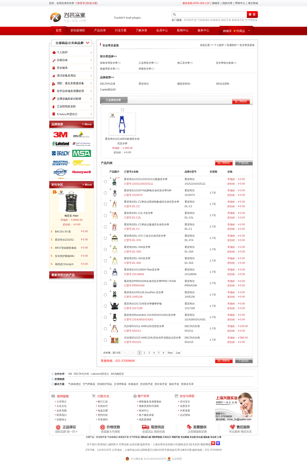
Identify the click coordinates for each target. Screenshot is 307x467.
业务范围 (62, 410)
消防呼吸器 (157, 437)
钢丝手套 (226, 20)
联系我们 (62, 415)
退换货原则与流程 (149, 406)
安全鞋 (193, 437)
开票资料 (103, 419)
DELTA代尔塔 (107, 83)
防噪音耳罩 (187, 384)
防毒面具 (216, 20)
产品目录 (100, 30)
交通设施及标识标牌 (69, 98)
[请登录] (81, 3)
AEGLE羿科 (222, 83)
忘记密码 (185, 415)
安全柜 (213, 437)
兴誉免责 (185, 410)
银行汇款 (103, 401)
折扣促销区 (78, 30)
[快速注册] (91, 3)
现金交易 (103, 410)
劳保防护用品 (104, 384)
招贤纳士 (62, 419)
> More (87, 124)
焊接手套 (176, 437)
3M (70, 373)
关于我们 (92, 444)
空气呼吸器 (251, 20)
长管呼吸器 (120, 384)
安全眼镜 (185, 437)
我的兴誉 (227, 3)
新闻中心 (183, 30)
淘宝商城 (253, 3)
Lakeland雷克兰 (100, 373)
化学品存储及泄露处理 (70, 91)
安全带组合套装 (226, 62)
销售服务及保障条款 (150, 401)
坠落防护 (232, 45)
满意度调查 (145, 419)
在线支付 (103, 406)
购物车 (216, 3)
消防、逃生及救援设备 (70, 83)
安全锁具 (62, 67)
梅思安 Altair (72, 215)
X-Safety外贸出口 (67, 114)
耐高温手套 (238, 20)
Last (178, 352)
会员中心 (162, 30)
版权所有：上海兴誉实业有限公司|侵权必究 (164, 444)
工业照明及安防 (66, 106)
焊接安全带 (146, 68)
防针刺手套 (161, 384)
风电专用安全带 (110, 62)
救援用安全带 (110, 68)
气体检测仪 (203, 20)
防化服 (200, 437)
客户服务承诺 (146, 415)
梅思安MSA (183, 83)
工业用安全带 (148, 62)
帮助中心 (240, 3)
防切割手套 (190, 20)
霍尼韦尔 (144, 83)
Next (170, 352)
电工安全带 (185, 62)
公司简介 (62, 401)
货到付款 (103, 415)
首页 (59, 30)
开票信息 (124, 444)
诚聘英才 (113, 444)
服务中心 (203, 30)
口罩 (219, 437)
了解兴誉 (141, 30)
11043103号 (104, 449)
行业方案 (121, 30)
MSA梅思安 (117, 373)
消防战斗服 (146, 437)
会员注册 (134, 444)
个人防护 (62, 52)
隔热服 (206, 437)
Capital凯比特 (108, 89)
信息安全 (185, 406)
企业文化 (62, 406)
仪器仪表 (62, 60)
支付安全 (185, 401)
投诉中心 (144, 410)
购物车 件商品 (234, 30)
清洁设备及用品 (66, 75)
